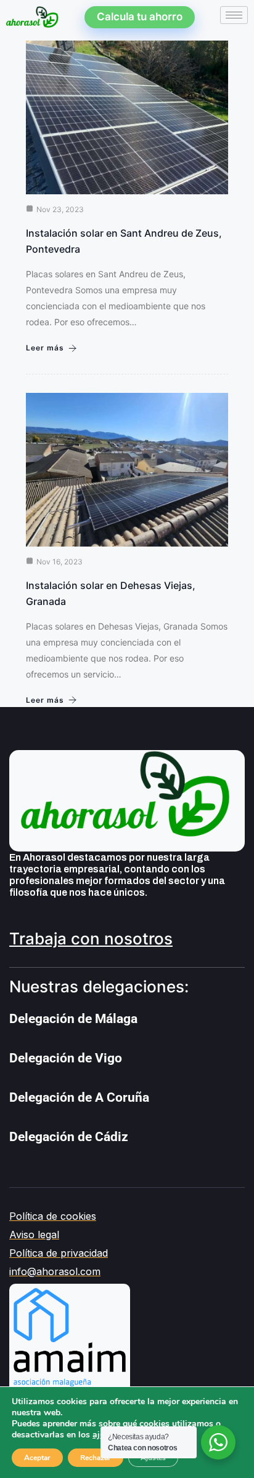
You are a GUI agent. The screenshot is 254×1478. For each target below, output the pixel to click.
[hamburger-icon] (234, 15)
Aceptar (37, 1458)
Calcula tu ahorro (139, 16)
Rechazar (95, 1458)
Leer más (45, 347)
